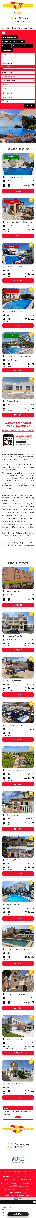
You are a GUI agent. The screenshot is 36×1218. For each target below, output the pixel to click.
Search (29, 106)
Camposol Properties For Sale (13, 42)
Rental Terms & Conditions (18, 1193)
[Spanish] (19, 13)
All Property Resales (9, 37)
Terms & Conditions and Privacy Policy (18, 1196)
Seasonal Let (7, 50)
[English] (16, 13)
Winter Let (28, 46)
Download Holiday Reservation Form (18, 1190)
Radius (5, 67)
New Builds (6, 46)
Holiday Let (17, 46)
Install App (18, 1214)
